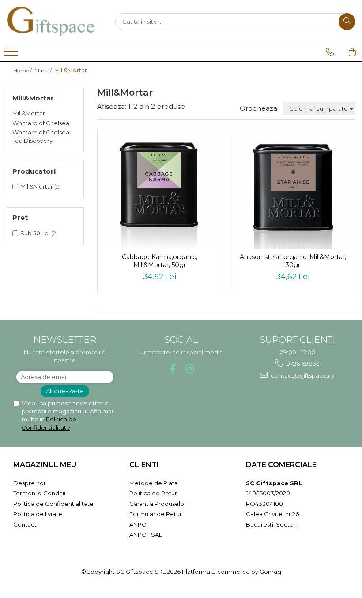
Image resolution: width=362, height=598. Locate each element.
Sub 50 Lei (35, 233)
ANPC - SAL (145, 534)
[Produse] (12, 54)
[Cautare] (347, 21)
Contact (25, 524)
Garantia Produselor (157, 503)
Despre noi (29, 483)
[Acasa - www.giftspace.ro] (51, 21)
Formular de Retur (155, 513)
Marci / (43, 70)
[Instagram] (189, 369)
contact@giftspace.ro (302, 375)
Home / (23, 70)
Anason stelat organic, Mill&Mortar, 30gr (293, 261)
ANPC (137, 524)
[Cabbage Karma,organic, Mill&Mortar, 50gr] (159, 193)
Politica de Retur (153, 493)
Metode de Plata (153, 483)
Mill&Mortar (28, 113)
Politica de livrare (37, 513)
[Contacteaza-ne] (330, 52)
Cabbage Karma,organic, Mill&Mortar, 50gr (159, 261)
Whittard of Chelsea (40, 122)
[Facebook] (173, 369)
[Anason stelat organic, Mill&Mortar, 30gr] (293, 193)
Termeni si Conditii (39, 493)
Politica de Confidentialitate (53, 503)
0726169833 (302, 363)
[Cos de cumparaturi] (352, 52)
